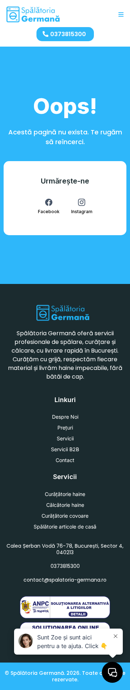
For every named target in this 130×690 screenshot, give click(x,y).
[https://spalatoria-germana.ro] (33, 14)
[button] (120, 14)
